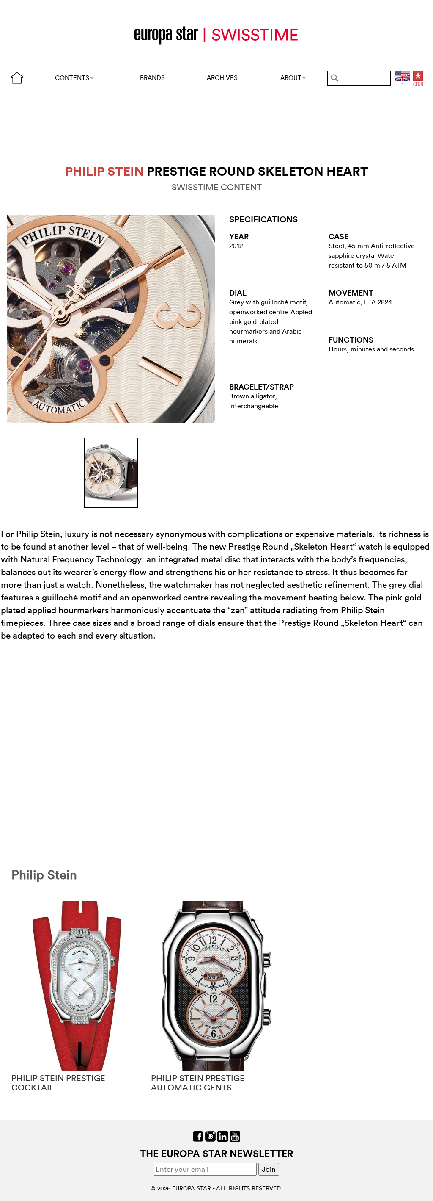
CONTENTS (72, 78)
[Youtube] (235, 1135)
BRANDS (152, 78)
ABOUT (290, 78)
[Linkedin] (222, 1135)
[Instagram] (210, 1135)
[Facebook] (198, 1135)
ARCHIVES (222, 78)
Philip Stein (44, 875)
